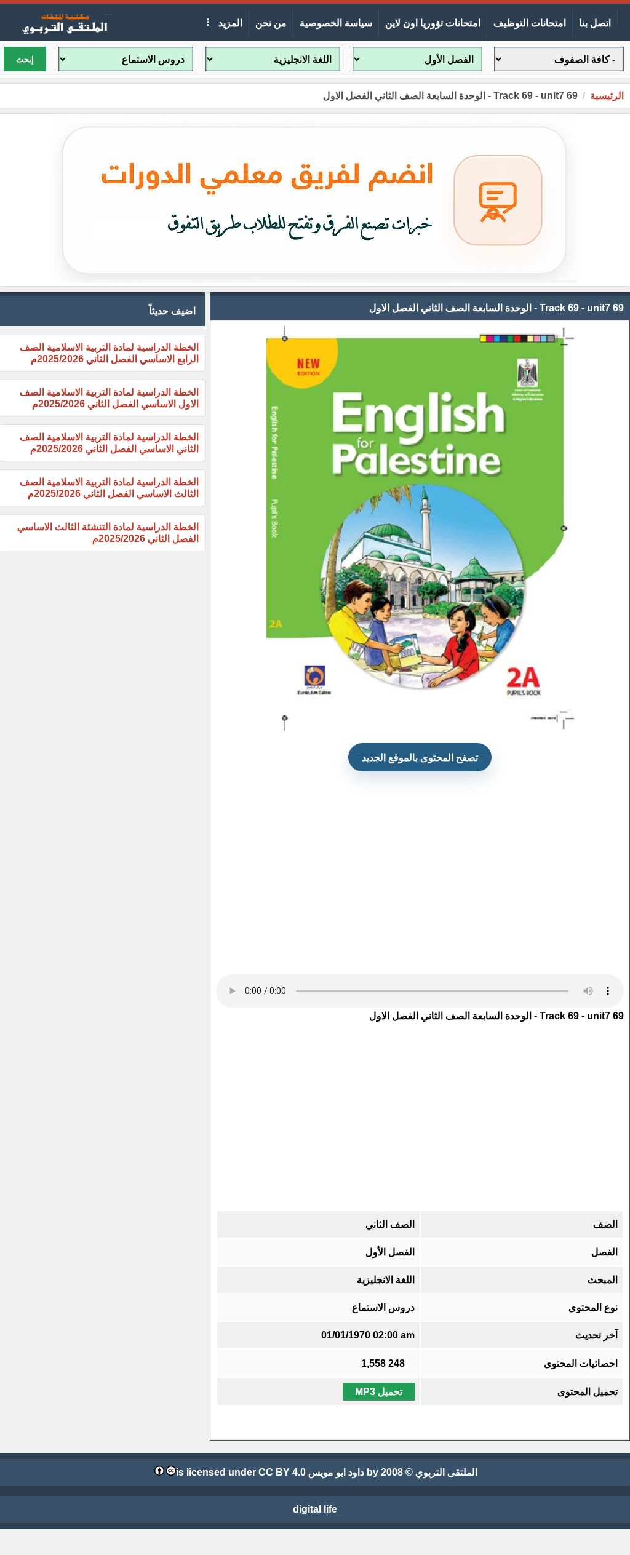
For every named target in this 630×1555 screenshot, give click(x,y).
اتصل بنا (595, 23)
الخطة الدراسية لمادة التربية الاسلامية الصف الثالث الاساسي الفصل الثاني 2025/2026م (109, 488)
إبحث (25, 59)
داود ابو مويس (336, 1472)
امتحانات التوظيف (529, 23)
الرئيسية (607, 95)
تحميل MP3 (378, 1391)
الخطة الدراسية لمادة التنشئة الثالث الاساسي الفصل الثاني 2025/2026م (108, 533)
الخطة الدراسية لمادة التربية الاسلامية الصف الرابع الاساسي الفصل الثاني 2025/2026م (109, 353)
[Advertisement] (420, 867)
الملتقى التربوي (446, 1472)
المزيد (229, 23)
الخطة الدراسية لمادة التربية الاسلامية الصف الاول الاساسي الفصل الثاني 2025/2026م (109, 398)
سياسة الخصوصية (336, 23)
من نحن (271, 23)
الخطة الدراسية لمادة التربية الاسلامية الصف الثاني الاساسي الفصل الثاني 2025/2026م (109, 443)
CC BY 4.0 (282, 1472)
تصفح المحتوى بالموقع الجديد (420, 757)
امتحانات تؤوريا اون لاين (432, 23)
